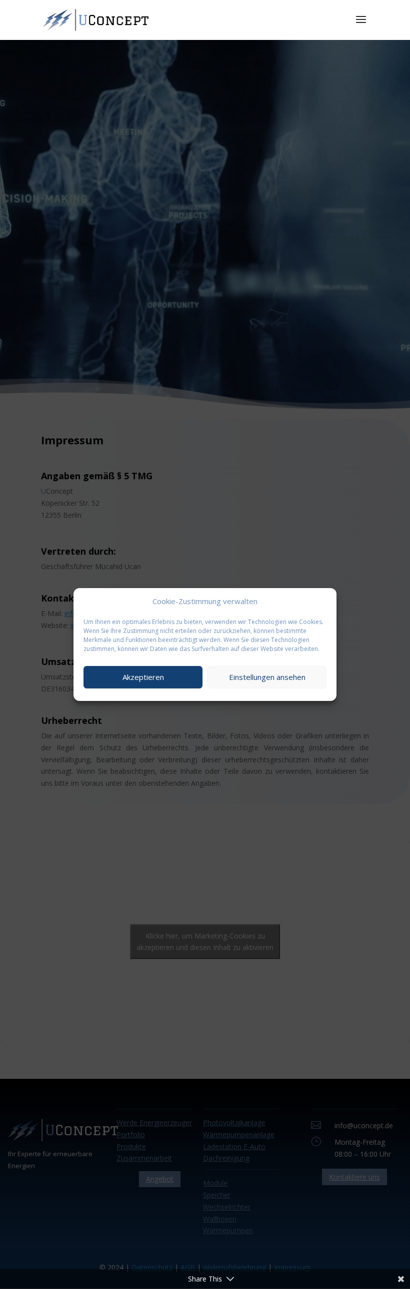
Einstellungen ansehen (267, 677)
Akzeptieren (143, 677)
